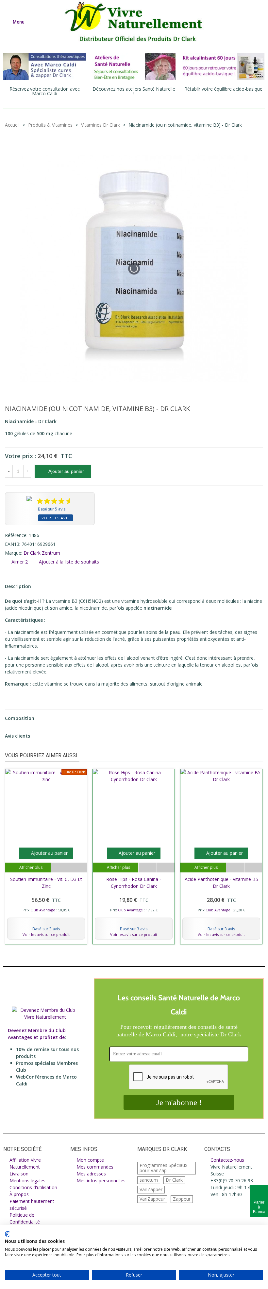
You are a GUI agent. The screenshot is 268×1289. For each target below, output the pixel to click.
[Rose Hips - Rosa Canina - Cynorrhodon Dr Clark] (134, 816)
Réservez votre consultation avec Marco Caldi (44, 91)
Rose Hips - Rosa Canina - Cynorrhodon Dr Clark (133, 882)
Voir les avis (56, 517)
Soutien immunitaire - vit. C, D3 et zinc (46, 882)
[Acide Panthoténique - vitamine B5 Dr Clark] (258, 410)
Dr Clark (174, 1180)
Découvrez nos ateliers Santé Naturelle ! (133, 91)
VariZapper (151, 1189)
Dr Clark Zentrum (42, 553)
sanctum (149, 1180)
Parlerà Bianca (259, 1207)
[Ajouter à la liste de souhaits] (60, 867)
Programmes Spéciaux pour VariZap (163, 1167)
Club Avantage (42, 909)
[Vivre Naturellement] (137, 21)
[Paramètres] (257, 21)
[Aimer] (78, 867)
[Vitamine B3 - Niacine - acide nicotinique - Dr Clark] (248, 410)
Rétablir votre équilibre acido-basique (223, 89)
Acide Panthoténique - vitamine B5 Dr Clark (221, 882)
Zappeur (182, 1199)
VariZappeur (152, 1199)
